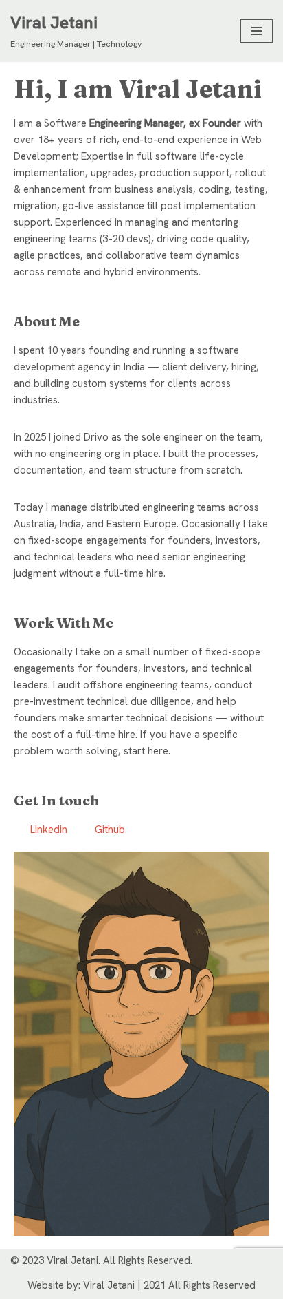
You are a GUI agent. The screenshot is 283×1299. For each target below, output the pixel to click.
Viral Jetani (109, 1285)
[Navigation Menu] (256, 31)
